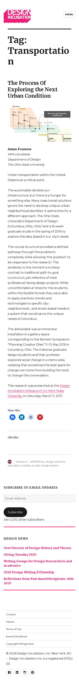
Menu (69, 14)
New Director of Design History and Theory (37, 548)
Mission (10, 621)
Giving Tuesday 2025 (20, 554)
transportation (50, 465)
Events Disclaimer (16, 636)
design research (55, 461)
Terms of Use (13, 629)
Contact (11, 614)
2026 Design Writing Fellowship (29, 572)
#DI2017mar (37, 461)
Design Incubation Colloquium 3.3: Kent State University (39, 391)
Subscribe (15, 512)
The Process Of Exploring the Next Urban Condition (33, 89)
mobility (26, 465)
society (36, 465)
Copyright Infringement (20, 643)
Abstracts (21, 461)
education (14, 465)
